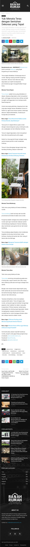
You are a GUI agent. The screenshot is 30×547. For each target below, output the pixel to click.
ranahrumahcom (6, 353)
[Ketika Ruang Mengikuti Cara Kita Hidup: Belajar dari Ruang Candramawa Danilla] (6, 460)
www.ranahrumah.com (14, 336)
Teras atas (4, 278)
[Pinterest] (10, 41)
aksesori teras (9, 349)
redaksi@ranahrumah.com (14, 522)
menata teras (13, 351)
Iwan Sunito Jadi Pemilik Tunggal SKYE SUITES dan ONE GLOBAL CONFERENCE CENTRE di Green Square (8, 375)
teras (24, 353)
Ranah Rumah (11, 338)
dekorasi (13, 69)
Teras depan (5, 94)
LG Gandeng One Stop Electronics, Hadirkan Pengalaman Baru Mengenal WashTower (19, 396)
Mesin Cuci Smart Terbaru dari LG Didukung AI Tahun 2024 (21, 373)
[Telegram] (21, 41)
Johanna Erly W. (6, 37)
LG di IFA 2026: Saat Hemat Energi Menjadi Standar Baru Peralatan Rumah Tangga (19, 434)
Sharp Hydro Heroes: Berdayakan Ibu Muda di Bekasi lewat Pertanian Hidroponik (19, 442)
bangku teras (17, 349)
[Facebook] (3, 41)
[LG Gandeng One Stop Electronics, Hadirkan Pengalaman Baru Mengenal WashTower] (6, 396)
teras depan (19, 354)
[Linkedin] (18, 41)
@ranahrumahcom (13, 340)
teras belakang (12, 354)
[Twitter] (6, 41)
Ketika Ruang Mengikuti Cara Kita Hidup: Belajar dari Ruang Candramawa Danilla (19, 459)
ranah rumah (21, 351)
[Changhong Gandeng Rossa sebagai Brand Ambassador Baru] (6, 404)
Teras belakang (6, 213)
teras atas (4, 354)
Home (3, 13)
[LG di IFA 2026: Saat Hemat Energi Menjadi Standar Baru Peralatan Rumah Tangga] (6, 434)
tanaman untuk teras (16, 353)
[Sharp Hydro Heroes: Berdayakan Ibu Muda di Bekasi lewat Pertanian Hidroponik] (6, 442)
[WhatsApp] (14, 41)
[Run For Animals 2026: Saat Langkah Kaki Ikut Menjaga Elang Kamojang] (6, 412)
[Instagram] (15, 534)
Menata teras (23, 67)
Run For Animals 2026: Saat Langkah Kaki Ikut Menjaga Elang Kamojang (19, 411)
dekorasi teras (5, 351)
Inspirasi (8, 13)
